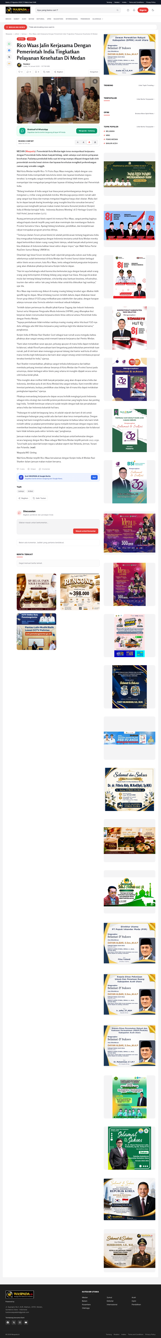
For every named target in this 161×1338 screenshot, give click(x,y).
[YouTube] (26, 1322)
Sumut (16, 19)
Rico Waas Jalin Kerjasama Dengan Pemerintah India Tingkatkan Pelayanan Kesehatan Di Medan (63, 34)
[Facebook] (8, 1322)
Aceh (24, 19)
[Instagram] (20, 1322)
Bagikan (24, 498)
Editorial (41, 19)
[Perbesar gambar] (95, 81)
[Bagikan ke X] (9, 56)
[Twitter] (14, 1322)
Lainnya (21, 491)
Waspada (9, 34)
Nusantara (58, 19)
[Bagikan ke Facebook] (9, 50)
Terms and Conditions (136, 2)
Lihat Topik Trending (146, 85)
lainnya (24, 34)
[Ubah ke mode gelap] (152, 10)
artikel (17, 34)
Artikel (30, 491)
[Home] (128, 10)
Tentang (109, 2)
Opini (49, 19)
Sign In (143, 10)
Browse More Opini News (144, 113)
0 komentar (46, 469)
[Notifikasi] (134, 10)
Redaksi (117, 2)
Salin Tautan (41, 498)
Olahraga (96, 19)
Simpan (33, 469)
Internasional (72, 19)
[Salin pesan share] (9, 63)
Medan (8, 19)
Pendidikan (85, 19)
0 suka (22, 469)
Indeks (124, 2)
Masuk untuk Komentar (86, 531)
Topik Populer (111, 127)
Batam (31, 19)
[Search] (117, 10)
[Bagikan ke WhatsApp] (9, 43)
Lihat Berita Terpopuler (145, 99)
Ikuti (94, 477)
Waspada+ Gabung (87, 131)
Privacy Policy (150, 2)
